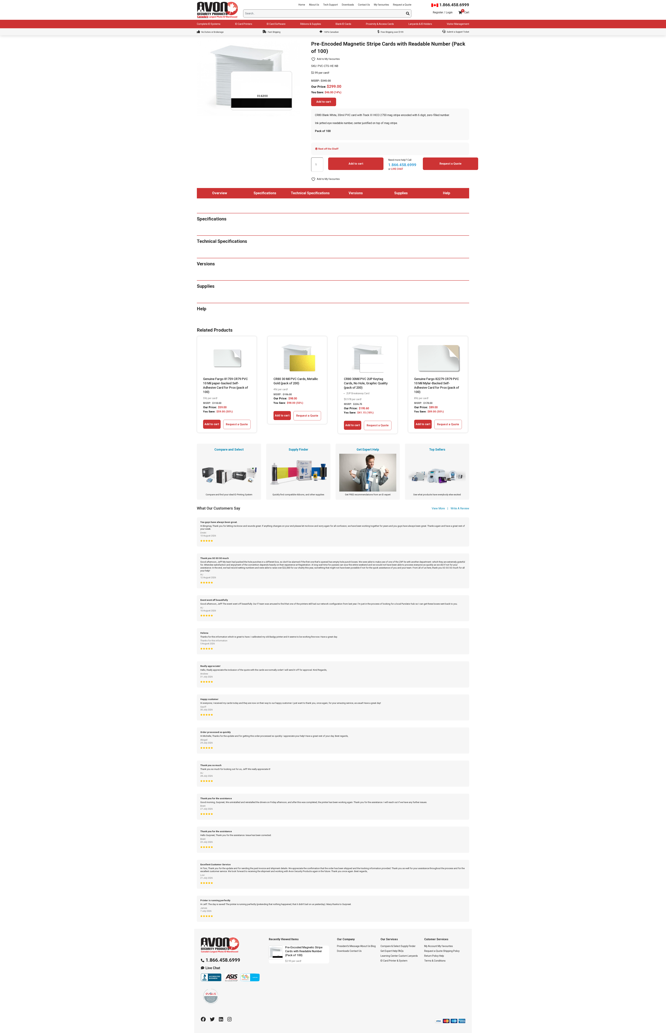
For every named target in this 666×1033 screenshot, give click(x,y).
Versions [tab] (356, 193)
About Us (314, 4)
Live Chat (213, 968)
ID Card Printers (243, 24)
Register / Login (442, 12)
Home (301, 4)
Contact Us (364, 4)
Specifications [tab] (265, 193)
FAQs (401, 951)
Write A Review (460, 508)
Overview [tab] (219, 193)
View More (438, 508)
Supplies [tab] (401, 193)
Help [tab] (446, 193)
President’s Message (348, 946)
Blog (373, 946)
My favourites (381, 4)
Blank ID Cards (343, 24)
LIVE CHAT (397, 169)
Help (441, 955)
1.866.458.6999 (453, 4)
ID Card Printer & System (394, 960)
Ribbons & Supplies (310, 24)
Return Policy (431, 955)
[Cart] (460, 12)
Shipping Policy (451, 951)
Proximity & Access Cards (380, 24)
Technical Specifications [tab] (310, 193)
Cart (466, 12)
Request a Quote (402, 4)
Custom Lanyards (408, 955)
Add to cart (323, 101)
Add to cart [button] (211, 424)
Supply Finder (408, 946)
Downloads (348, 4)
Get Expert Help (389, 951)
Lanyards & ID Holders (420, 24)
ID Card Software (276, 24)
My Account (430, 946)
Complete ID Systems (208, 24)
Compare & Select (390, 946)
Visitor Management (458, 24)
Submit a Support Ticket (457, 32)
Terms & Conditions (435, 960)
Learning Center (389, 955)
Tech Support (330, 4)
